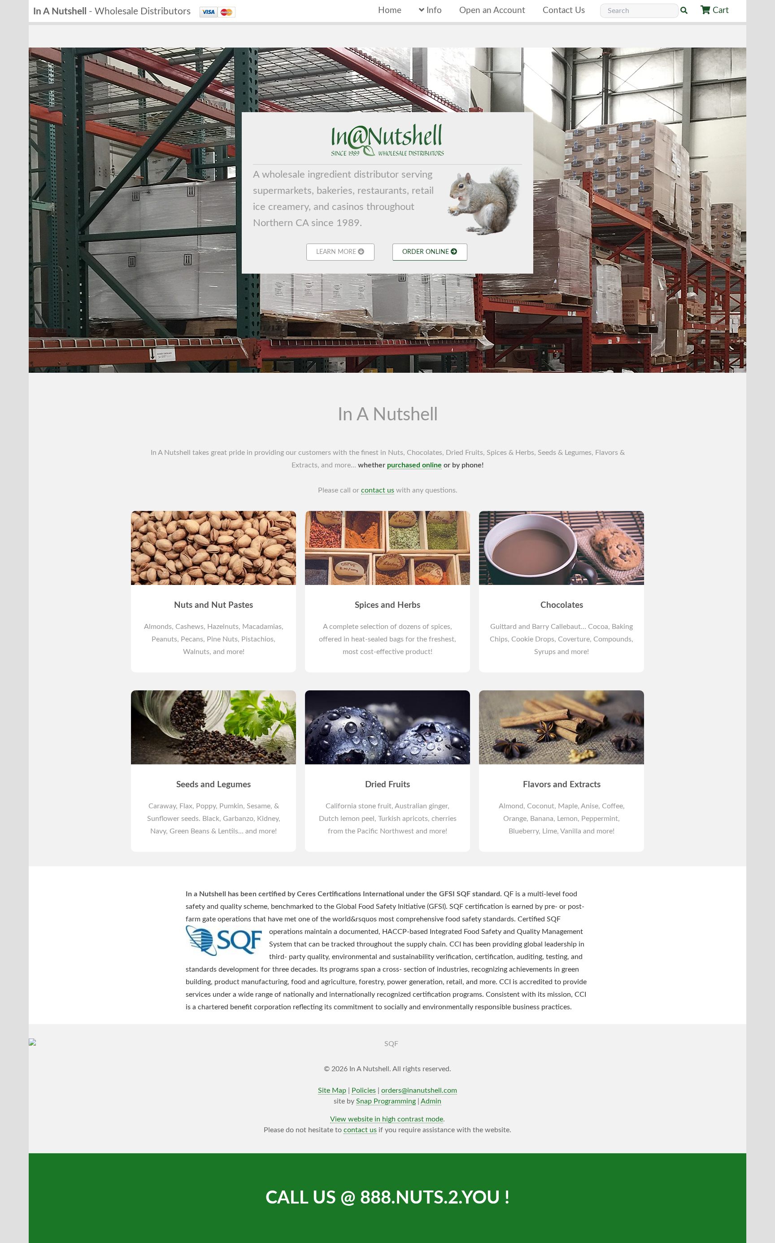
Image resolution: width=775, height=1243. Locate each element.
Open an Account (492, 10)
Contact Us (564, 10)
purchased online (414, 465)
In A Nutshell (112, 11)
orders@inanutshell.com (419, 1090)
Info (433, 10)
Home (389, 10)
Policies (364, 1090)
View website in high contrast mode (386, 1119)
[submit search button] (684, 10)
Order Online (426, 252)
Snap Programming (386, 1101)
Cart (720, 10)
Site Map (332, 1090)
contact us (377, 490)
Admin (431, 1101)
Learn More (337, 252)
